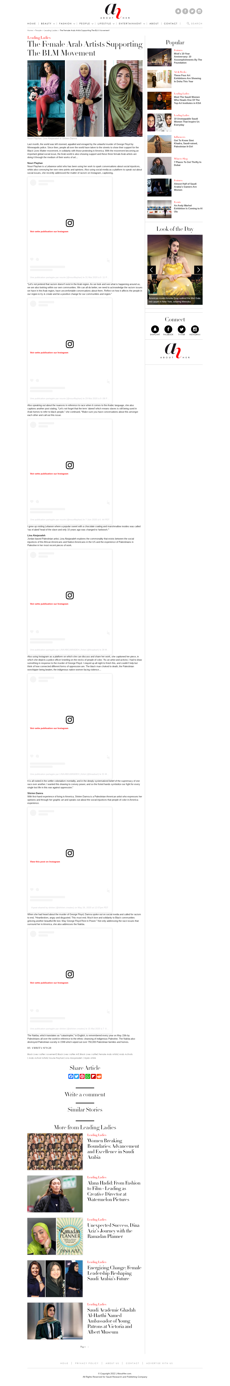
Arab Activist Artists (38, 1058)
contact (171, 23)
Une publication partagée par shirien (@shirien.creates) (57, 1028)
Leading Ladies (51, 30)
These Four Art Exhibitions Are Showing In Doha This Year (187, 78)
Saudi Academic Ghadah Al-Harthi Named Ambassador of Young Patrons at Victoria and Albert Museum (111, 1321)
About (154, 23)
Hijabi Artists (90, 1058)
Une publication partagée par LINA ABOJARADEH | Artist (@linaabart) (64, 649)
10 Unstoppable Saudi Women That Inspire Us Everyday (186, 121)
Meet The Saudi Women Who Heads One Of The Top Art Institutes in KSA (187, 100)
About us (112, 1363)
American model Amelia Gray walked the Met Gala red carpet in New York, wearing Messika (174, 300)
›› (88, 1346)
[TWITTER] (182, 329)
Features (178, 50)
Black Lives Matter (88, 1054)
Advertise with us (159, 1363)
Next (198, 270)
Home (31, 23)
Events (177, 202)
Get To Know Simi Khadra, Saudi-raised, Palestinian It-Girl (186, 143)
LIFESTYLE (104, 23)
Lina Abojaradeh (74, 1058)
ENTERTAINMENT (130, 23)
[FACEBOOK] (168, 329)
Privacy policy (87, 1363)
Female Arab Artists (108, 1054)
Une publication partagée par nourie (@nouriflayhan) (56, 277)
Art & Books (180, 72)
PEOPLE (84, 23)
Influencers (179, 137)
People (38, 30)
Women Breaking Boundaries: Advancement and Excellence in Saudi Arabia (113, 1149)
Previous (151, 270)
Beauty (46, 23)
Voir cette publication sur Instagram (49, 231)
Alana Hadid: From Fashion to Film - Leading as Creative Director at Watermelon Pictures (113, 1191)
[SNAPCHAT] (155, 329)
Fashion (65, 23)
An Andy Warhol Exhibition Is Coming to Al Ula (188, 208)
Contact (132, 1363)
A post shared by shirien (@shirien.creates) (52, 907)
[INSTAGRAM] (195, 329)
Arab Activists (126, 1054)
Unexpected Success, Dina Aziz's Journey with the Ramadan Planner (113, 1231)
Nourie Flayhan (56, 1058)
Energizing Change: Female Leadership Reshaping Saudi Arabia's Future (114, 1273)
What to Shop (181, 158)
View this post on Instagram (45, 861)
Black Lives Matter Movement (41, 1054)
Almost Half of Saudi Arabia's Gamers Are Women (185, 186)
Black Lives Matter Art (68, 1054)
